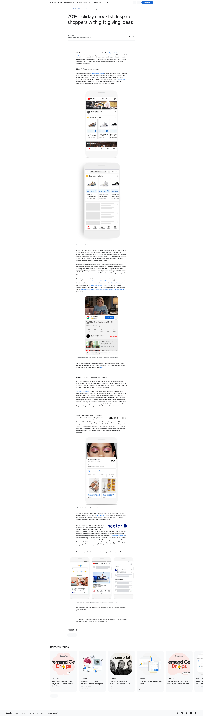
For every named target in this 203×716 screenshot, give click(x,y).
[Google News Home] (56, 2)
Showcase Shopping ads (83, 391)
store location (96, 281)
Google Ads (72, 635)
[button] (147, 2)
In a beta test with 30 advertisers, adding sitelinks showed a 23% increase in (102, 289)
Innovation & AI (68, 2)
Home (69, 9)
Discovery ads (101, 515)
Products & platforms (82, 2)
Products (89, 9)
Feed (106, 2)
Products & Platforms (78, 9)
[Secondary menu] (139, 2)
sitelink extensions (116, 283)
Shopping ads (121, 79)
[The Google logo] (9, 713)
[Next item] (56, 696)
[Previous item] (52, 696)
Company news (97, 2)
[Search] (134, 2)
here (101, 367)
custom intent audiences (118, 536)
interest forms (104, 281)
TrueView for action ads (95, 285)
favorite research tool (97, 73)
